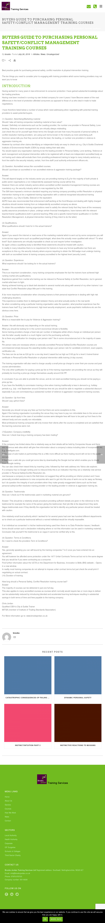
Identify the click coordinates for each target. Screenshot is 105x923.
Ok (45, 919)
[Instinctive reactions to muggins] (78, 723)
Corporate (8, 843)
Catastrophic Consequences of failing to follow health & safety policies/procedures (28, 697)
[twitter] (17, 894)
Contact (8, 820)
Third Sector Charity (13, 855)
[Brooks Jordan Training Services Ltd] (13, 6)
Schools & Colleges (12, 851)
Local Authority (11, 835)
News (43, 54)
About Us (8, 801)
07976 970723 (16, 876)
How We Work (10, 812)
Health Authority (11, 839)
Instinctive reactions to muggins (78, 745)
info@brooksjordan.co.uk (20, 873)
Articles (16, 29)
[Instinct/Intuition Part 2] (27, 723)
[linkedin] (11, 894)
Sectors (8, 804)
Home (8, 29)
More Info (56, 919)
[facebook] (6, 894)
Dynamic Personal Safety (77, 697)
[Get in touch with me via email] (15, 637)
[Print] (16, 60)
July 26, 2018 (24, 54)
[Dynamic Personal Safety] (78, 675)
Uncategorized (52, 54)
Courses (8, 808)
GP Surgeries (10, 847)
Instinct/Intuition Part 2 (28, 745)
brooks (8, 54)
